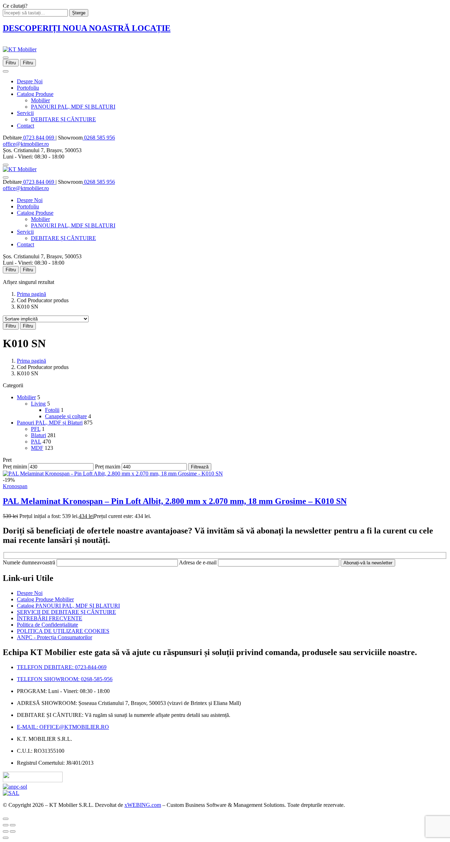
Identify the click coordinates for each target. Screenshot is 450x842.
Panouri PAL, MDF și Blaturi (50, 423)
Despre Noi (30, 81)
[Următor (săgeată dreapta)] (12, 831)
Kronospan (15, 486)
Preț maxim (107, 466)
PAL (36, 442)
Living (38, 404)
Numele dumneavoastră (30, 562)
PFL (35, 429)
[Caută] (5, 165)
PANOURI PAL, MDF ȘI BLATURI (73, 107)
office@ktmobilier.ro (26, 144)
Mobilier (40, 100)
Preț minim (15, 466)
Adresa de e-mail (198, 562)
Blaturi (38, 435)
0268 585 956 (99, 138)
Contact (25, 126)
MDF (37, 448)
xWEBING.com (142, 805)
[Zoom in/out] (12, 825)
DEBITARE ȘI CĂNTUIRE (63, 119)
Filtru (11, 62)
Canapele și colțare (66, 416)
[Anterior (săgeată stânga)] (5, 831)
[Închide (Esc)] (5, 825)
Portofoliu (28, 88)
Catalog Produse (35, 94)
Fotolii (52, 410)
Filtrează (199, 466)
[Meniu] (5, 58)
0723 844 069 (39, 138)
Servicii (25, 113)
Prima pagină (31, 294)
